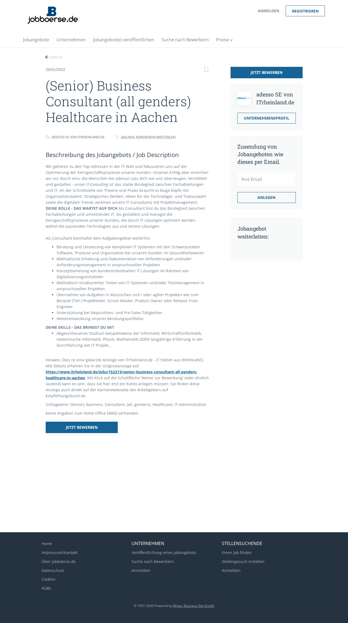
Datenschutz (53, 570)
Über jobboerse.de (59, 561)
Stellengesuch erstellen (243, 561)
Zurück (55, 57)
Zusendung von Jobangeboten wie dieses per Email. (260, 154)
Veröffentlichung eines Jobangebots (164, 552)
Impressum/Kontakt (59, 552)
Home (47, 543)
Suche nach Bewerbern (153, 561)
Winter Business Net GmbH (193, 605)
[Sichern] (206, 70)
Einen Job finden (237, 552)
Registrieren (305, 11)
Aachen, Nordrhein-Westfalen (148, 137)
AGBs (46, 588)
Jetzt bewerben (82, 427)
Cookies (48, 579)
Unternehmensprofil (266, 118)
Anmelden (268, 10)
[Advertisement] (259, 350)
